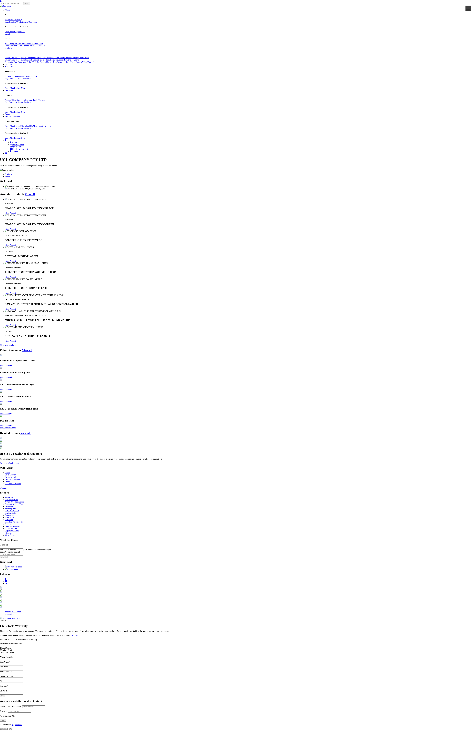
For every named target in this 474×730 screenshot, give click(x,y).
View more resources (8, 428)
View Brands (10, 535)
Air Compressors (19, 58)
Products (8, 48)
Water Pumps (75, 62)
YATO (7, 43)
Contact (8, 114)
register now (17, 725)
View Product (10, 213)
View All (41, 46)
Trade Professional (24, 43)
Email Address (10, 552)
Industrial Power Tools (14, 522)
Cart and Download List (23, 126)
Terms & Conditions (13, 612)
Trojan (29, 46)
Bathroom (68, 58)
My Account (38, 126)
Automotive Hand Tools (54, 58)
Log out (14, 151)
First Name (5, 662)
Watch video (5, 365)
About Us (9, 20)
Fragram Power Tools (13, 60)
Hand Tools (45, 60)
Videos (13, 100)
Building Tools (77, 58)
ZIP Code (4, 691)
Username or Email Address (11, 707)
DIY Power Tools (12, 511)
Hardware (54, 60)
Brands (7, 34)
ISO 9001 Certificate (13, 484)
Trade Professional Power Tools (44, 62)
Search (26, 3)
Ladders (61, 60)
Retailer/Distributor (12, 116)
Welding (84, 62)
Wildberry (9, 46)
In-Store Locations (12, 76)
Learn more (4, 463)
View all (90, 62)
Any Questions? (30, 22)
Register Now (19, 32)
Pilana (40, 43)
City (2, 681)
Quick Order (17, 147)
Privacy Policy (10, 614)
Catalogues (20, 100)
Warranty (42, 100)
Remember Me (8, 716)
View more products (8, 345)
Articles (8, 100)
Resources (9, 90)
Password (4, 711)
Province (4, 686)
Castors (86, 58)
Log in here (47, 126)
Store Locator (10, 66)
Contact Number (7, 676)
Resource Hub (10, 477)
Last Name (5, 667)
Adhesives (9, 58)
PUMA (35, 46)
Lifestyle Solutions (71, 60)
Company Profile (31, 100)
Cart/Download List (20, 149)
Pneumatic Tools (11, 62)
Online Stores (24, 76)
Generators (36, 60)
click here (74, 635)
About (7, 10)
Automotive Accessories (35, 58)
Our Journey (17, 20)
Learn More (9, 32)
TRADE (34, 43)
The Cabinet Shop (20, 46)
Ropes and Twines (25, 62)
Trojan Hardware (63, 62)
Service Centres (11, 64)
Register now (14, 463)
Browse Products (24, 78)
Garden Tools (27, 60)
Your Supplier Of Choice (14, 22)
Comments (4, 545)
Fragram (13, 43)
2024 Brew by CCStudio (12, 618)
